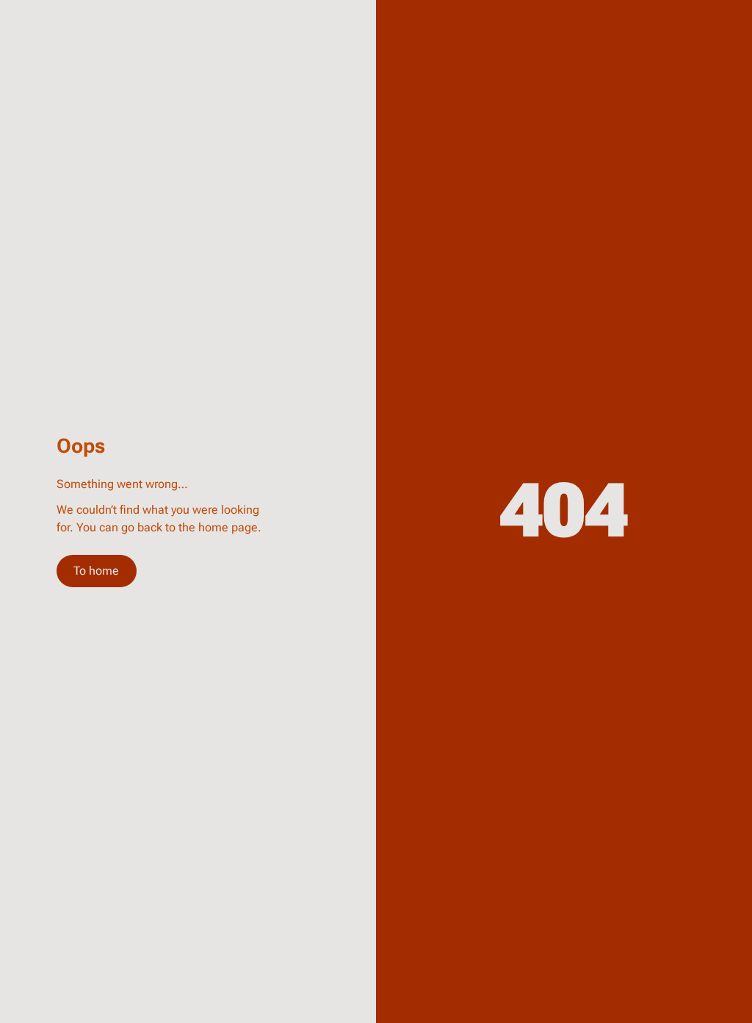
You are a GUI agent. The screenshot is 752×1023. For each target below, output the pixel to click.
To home (96, 571)
